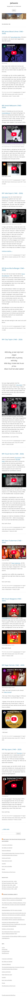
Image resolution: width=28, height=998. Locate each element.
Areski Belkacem (6, 113)
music (19, 94)
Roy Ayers (19, 753)
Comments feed (5, 951)
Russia (19, 587)
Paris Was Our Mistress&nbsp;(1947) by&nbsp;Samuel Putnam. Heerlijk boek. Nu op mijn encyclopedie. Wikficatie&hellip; (14, 924)
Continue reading (7, 251)
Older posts (5, 829)
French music (14, 181)
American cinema (11, 529)
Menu (14, 10)
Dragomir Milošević (6, 850)
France (8, 181)
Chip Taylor (19, 385)
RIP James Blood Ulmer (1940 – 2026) (13, 32)
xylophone (10, 819)
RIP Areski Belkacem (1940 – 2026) (12, 106)
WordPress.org (5, 953)
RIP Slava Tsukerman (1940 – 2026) (12, 542)
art (7, 256)
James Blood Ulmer (16, 37)
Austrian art (15, 256)
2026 (6, 94)
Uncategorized (16, 92)
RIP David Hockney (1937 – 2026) (9, 888)
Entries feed (4, 949)
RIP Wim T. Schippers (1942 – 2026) (10, 887)
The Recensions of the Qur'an (8, 872)
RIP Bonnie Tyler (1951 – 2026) (9, 885)
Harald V (4, 863)
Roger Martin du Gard (7, 860)
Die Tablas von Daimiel (7, 847)
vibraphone (4, 819)
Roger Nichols (7, 692)
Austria (10, 256)
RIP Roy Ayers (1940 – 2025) (11, 749)
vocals (10, 96)
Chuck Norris (18, 457)
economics (11, 328)
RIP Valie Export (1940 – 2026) (12, 193)
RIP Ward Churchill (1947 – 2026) (9, 881)
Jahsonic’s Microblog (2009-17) (10, 894)
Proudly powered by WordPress (8, 995)
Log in (3, 947)
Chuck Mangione (6, 618)
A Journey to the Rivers (7, 845)
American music (10, 94)
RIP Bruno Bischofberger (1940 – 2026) (13, 269)
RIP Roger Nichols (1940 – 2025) (13, 665)
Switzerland (19, 328)
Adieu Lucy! (4, 907)
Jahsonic (14, 3)
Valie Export (5, 197)
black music (17, 817)
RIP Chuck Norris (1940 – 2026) (13, 454)
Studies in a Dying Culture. (8, 929)
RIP (22, 94)
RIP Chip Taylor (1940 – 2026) (12, 339)
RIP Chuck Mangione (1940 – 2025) (12, 600)
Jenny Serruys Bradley (7, 866)
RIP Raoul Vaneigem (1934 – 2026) (9, 883)
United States (5, 96)
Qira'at (3, 869)
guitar (16, 94)
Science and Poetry (6, 858)
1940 (3, 94)
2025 (6, 653)
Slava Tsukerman (16, 563)
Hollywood (18, 529)
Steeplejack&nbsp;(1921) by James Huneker (12, 910)
